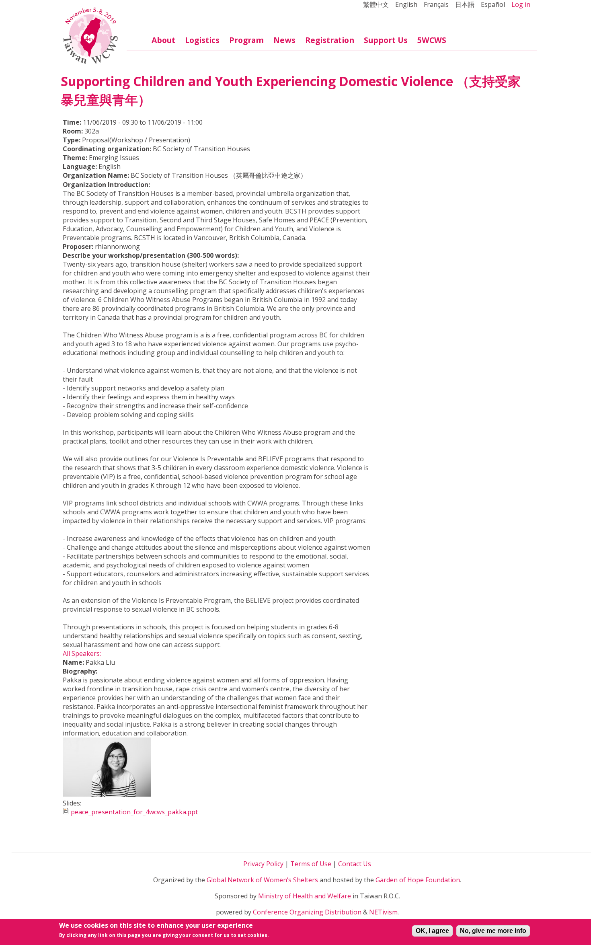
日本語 (464, 4)
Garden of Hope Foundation (418, 879)
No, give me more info (493, 930)
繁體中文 (376, 4)
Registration (329, 40)
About (163, 40)
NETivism (383, 912)
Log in (520, 4)
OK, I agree (432, 930)
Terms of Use (310, 863)
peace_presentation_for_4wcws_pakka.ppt (134, 811)
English (406, 4)
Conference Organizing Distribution (307, 912)
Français (436, 4)
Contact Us (354, 863)
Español (493, 4)
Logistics (202, 40)
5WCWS (431, 40)
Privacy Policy (263, 863)
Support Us (386, 40)
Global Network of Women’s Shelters (262, 879)
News (284, 40)
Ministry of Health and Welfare (304, 896)
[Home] (90, 36)
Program (246, 40)
